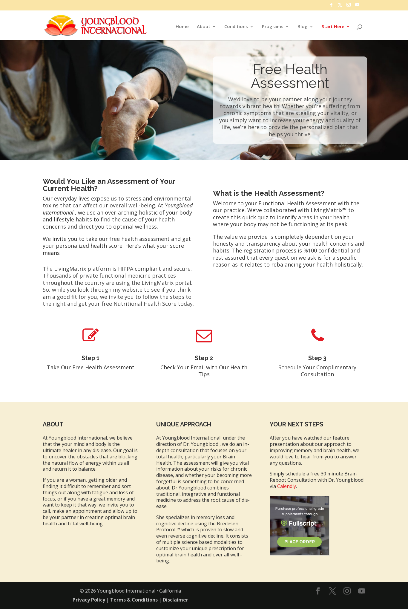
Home (182, 26)
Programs (272, 26)
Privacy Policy (89, 599)
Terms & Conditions (134, 599)
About (203, 26)
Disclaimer (175, 599)
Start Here (333, 26)
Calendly (286, 486)
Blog (302, 26)
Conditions (236, 26)
